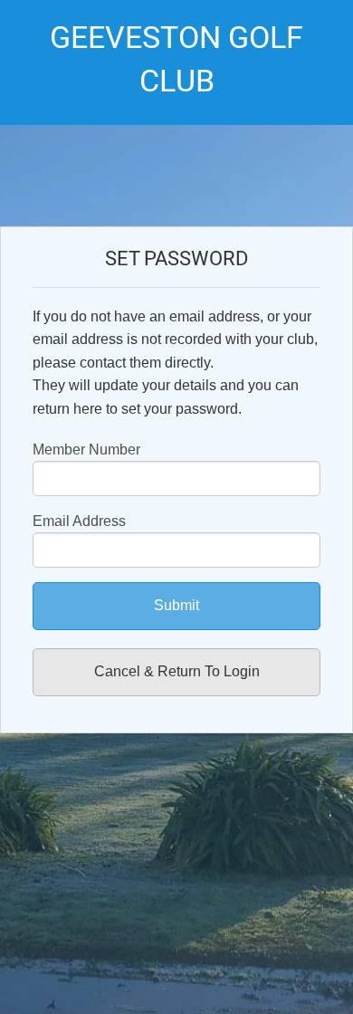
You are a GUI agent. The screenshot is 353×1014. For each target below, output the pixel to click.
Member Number (86, 449)
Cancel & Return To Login (177, 671)
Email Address (79, 521)
